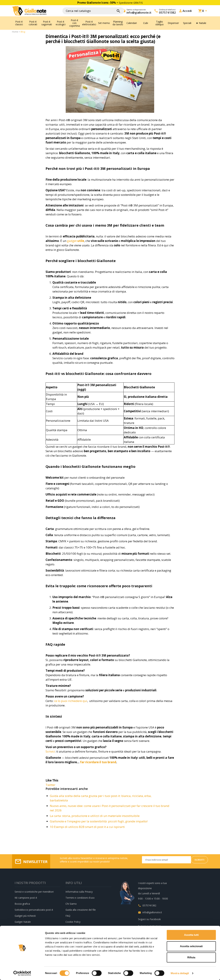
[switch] (97, 973)
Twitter (50, 785)
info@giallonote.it (152, 912)
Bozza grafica (22, 903)
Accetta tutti (191, 934)
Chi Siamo (71, 903)
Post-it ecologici (60, 23)
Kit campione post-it (26, 897)
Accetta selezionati (191, 946)
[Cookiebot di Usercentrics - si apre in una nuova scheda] (22, 973)
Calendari (131, 23)
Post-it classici (19, 23)
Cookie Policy (72, 921)
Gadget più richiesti (25, 915)
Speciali (187, 23)
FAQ (67, 915)
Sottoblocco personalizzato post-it (34, 909)
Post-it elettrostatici (89, 23)
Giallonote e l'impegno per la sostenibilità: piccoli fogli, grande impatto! (98, 821)
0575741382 (149, 905)
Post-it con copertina (74, 23)
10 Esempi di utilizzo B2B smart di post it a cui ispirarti (87, 827)
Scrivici (50, 751)
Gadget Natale (23, 921)
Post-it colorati (33, 23)
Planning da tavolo (118, 23)
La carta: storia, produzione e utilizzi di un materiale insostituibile (95, 816)
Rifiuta (191, 957)
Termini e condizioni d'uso (80, 897)
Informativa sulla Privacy (79, 891)
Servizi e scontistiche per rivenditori (34, 891)
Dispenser (173, 23)
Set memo (104, 23)
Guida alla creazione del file (80, 909)
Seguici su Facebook (149, 919)
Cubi (145, 23)
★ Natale (201, 23)
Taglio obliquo (159, 23)
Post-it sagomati (46, 23)
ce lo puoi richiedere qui (70, 701)
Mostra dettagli (180, 973)
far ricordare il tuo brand (98, 762)
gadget (75, 241)
